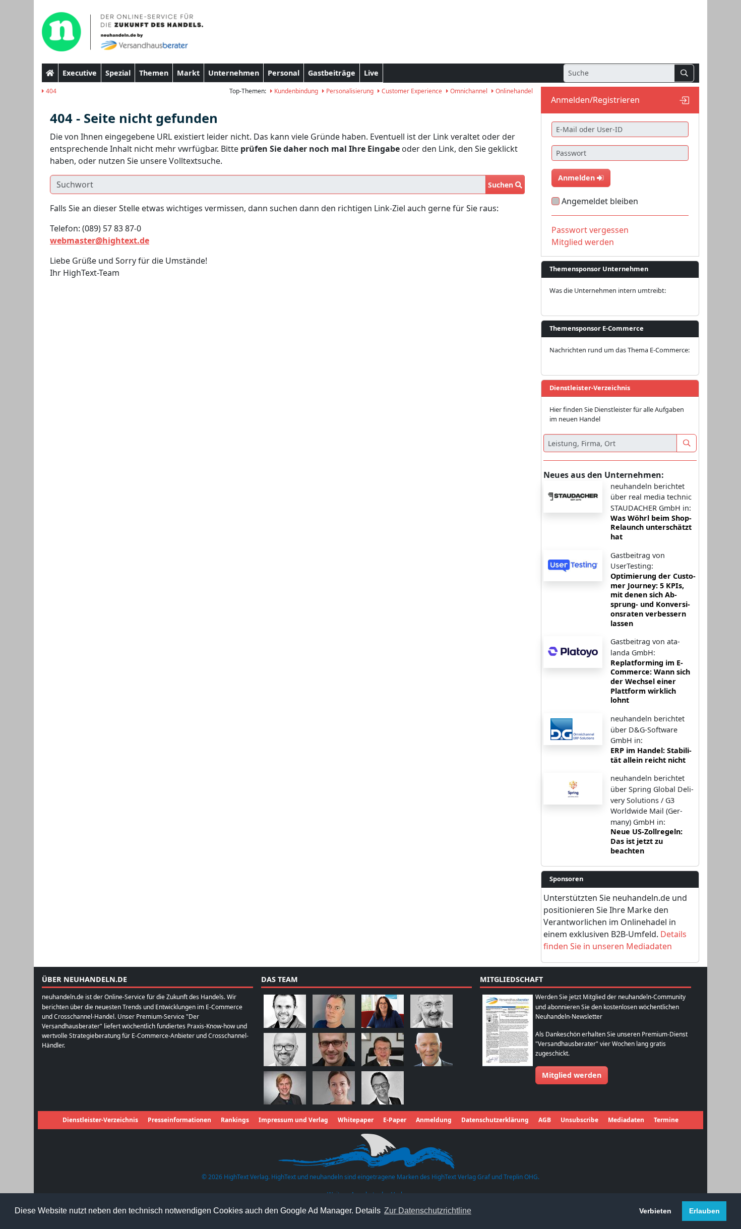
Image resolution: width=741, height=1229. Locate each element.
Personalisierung (349, 91)
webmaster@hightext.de (99, 240)
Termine (666, 1120)
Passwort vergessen (590, 229)
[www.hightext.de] (370, 1149)
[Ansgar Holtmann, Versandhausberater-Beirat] (382, 1049)
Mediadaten (626, 1120)
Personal (283, 73)
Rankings (235, 1120)
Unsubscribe (579, 1120)
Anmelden (577, 177)
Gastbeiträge (331, 73)
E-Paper (394, 1120)
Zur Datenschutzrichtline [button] (427, 1210)
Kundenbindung (295, 91)
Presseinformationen (179, 1120)
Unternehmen (233, 73)
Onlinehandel (513, 91)
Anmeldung (434, 1120)
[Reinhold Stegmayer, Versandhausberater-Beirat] (382, 1087)
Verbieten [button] (655, 1211)
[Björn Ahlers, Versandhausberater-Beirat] (284, 1011)
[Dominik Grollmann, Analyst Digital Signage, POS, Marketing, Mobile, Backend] (284, 1049)
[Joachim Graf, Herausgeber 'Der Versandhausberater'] (431, 1011)
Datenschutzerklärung (495, 1120)
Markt (188, 73)
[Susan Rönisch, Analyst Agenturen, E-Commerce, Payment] (333, 1087)
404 (50, 91)
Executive (80, 73)
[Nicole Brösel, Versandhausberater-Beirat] (382, 1011)
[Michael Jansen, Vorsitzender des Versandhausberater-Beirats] (431, 1049)
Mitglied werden (582, 242)
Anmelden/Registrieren (595, 99)
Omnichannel (468, 91)
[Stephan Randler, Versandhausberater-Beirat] (284, 1087)
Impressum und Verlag (293, 1120)
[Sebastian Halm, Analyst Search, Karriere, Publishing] (333, 1049)
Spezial (118, 73)
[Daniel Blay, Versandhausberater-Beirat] (333, 1011)
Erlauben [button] (704, 1211)
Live (371, 73)
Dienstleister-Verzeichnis (100, 1120)
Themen (153, 73)
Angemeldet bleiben (600, 201)
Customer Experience (411, 91)
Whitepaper (356, 1120)
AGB (544, 1120)
